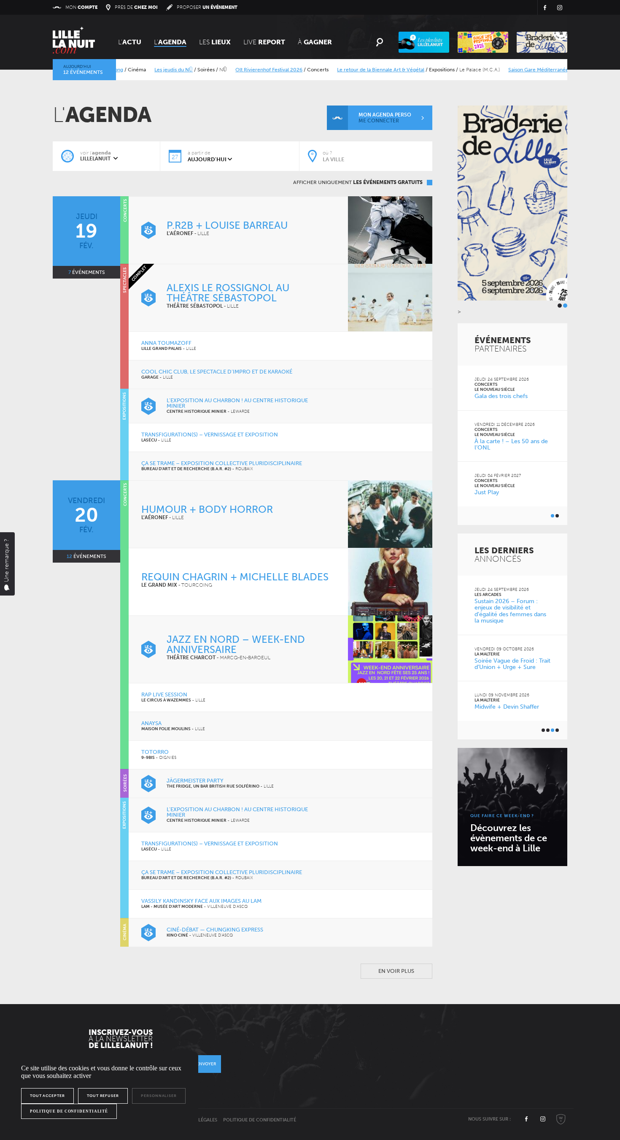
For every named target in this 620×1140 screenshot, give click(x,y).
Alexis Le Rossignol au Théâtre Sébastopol (228, 293)
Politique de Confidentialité (259, 1120)
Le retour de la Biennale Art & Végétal (360, 70)
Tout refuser (103, 1096)
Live (264, 42)
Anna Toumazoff (166, 343)
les (215, 42)
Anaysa (151, 723)
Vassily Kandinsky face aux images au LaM (201, 901)
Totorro (155, 752)
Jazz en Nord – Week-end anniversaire (236, 644)
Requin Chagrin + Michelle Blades (235, 577)
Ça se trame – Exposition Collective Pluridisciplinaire (221, 463)
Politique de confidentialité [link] (69, 1111)
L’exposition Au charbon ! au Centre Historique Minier (237, 403)
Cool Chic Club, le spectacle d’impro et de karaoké (216, 371)
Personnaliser (159, 1096)
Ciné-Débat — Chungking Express (215, 929)
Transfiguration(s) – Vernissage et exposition (209, 434)
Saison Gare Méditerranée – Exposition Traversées (546, 70)
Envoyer (206, 1064)
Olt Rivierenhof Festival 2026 (248, 70)
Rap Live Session (164, 694)
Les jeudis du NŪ (153, 70)
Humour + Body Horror (207, 509)
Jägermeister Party (195, 780)
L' (129, 42)
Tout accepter (47, 1096)
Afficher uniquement (358, 182)
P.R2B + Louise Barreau (227, 225)
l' (170, 42)
